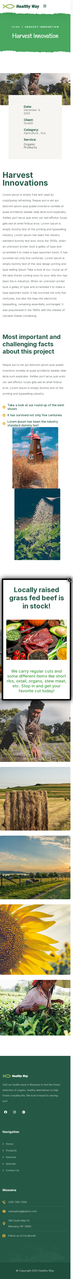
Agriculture (31, 133)
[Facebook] (6, 1112)
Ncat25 (28, 123)
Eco (43, 133)
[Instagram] (15, 1112)
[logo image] (21, 6)
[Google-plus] (24, 1112)
